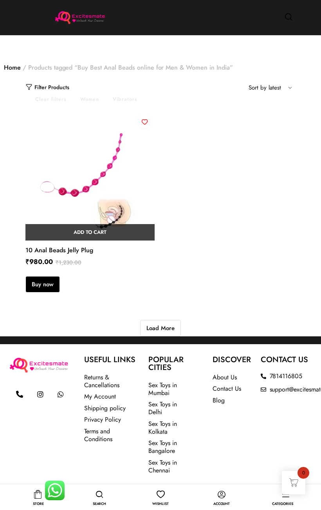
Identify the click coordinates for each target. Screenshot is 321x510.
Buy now (43, 284)
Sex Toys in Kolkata (162, 427)
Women (89, 99)
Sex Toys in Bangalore (162, 446)
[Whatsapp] (61, 394)
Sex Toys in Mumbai (162, 389)
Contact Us (227, 388)
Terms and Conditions (98, 435)
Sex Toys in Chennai (162, 466)
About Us (225, 377)
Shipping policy (105, 408)
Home (12, 67)
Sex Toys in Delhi (162, 408)
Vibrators (125, 99)
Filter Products (51, 87)
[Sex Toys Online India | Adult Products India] (60, 17)
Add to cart (90, 232)
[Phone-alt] (20, 394)
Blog (219, 400)
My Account (100, 396)
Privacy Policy (102, 419)
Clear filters (51, 99)
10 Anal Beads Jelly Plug (59, 250)
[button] (144, 121)
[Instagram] (40, 394)
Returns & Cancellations (101, 381)
